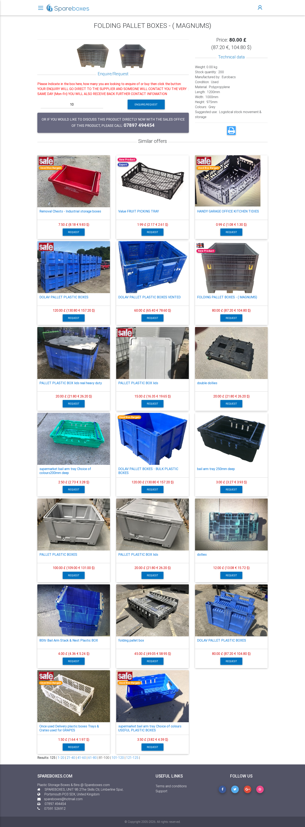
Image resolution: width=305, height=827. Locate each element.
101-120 (118, 757)
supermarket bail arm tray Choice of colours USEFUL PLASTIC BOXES (149, 728)
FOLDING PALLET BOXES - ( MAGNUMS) (227, 297)
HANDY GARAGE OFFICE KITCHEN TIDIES (228, 211)
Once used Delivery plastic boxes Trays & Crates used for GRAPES (69, 728)
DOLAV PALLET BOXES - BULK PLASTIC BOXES (148, 471)
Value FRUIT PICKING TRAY (138, 211)
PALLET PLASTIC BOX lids (138, 383)
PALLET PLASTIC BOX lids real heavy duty (70, 383)
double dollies (207, 383)
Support (161, 791)
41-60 (81, 757)
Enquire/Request (146, 104)
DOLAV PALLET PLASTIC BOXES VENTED (149, 297)
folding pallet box (131, 640)
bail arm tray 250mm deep (216, 469)
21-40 (71, 757)
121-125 (132, 757)
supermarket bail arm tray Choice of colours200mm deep (65, 471)
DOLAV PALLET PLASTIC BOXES (63, 297)
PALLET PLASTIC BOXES (58, 554)
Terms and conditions (171, 786)
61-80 (92, 757)
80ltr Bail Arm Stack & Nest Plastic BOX (68, 640)
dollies (202, 554)
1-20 (61, 757)
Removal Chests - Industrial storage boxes (70, 211)
